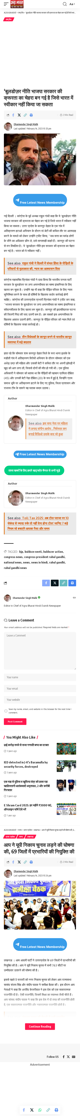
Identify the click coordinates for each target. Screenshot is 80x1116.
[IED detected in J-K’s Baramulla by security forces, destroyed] (66, 766)
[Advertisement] (40, 54)
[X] (68, 1056)
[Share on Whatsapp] (40, 1110)
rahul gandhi (57, 562)
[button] (7, 4)
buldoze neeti (33, 551)
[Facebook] (63, 1056)
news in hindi (39, 562)
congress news (13, 557)
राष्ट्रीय (9, 19)
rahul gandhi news (15, 568)
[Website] (74, 597)
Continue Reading (40, 1026)
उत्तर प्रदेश (10, 836)
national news (13, 562)
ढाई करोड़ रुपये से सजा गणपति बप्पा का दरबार (26, 745)
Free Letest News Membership (42, 202)
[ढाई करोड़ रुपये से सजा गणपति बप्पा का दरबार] (66, 749)
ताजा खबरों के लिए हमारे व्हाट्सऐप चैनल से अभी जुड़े (34, 470)
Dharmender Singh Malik (26, 124)
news (26, 562)
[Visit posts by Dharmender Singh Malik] (7, 598)
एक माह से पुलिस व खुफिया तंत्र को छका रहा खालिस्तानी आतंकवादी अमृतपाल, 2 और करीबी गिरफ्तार (27, 786)
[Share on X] (19, 115)
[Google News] (73, 1056)
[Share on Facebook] (13, 115)
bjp (21, 551)
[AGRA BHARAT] (16, 4)
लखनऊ (30, 836)
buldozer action (53, 551)
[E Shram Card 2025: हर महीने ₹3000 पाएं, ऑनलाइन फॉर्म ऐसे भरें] (66, 809)
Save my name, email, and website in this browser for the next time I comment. (40, 711)
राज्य (21, 836)
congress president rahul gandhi (44, 557)
